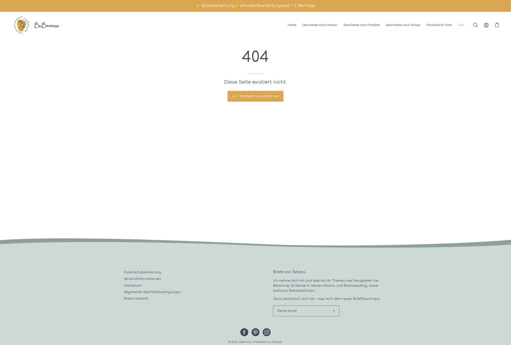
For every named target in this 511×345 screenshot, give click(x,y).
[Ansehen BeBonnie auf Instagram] (267, 332)
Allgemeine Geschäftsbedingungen (152, 292)
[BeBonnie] (37, 25)
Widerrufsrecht (136, 298)
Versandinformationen (142, 279)
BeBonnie (245, 342)
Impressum (133, 285)
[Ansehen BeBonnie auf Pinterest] (255, 332)
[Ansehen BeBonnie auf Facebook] (244, 332)
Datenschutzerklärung (142, 272)
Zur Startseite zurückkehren (255, 96)
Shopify (277, 342)
